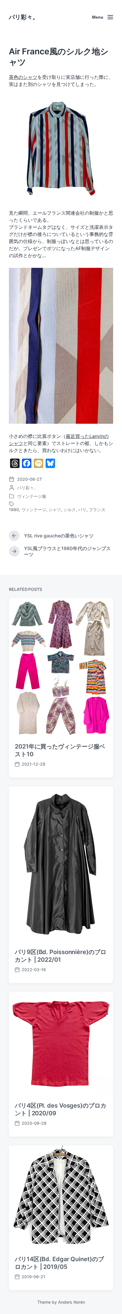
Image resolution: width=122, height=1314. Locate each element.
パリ (82, 509)
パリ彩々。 (23, 17)
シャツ (55, 509)
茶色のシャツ (23, 77)
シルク (69, 509)
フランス (97, 509)
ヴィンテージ (33, 509)
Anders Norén (71, 1302)
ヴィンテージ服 (31, 496)
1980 (14, 509)
